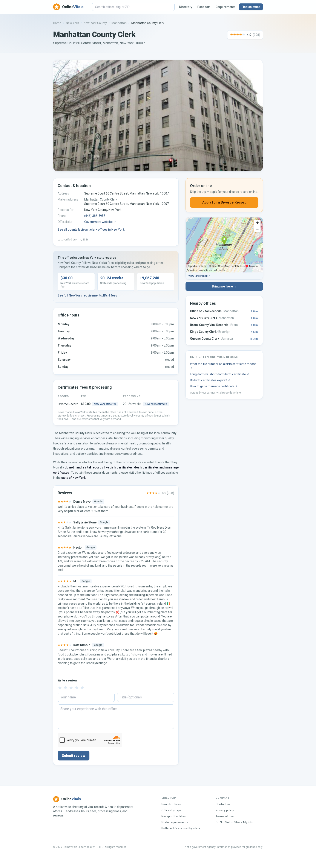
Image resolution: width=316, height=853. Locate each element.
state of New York (73, 477)
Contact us (223, 804)
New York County (95, 23)
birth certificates (121, 467)
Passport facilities (173, 816)
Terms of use (225, 816)
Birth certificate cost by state (180, 828)
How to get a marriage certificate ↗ (214, 386)
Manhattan (119, 23)
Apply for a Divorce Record (224, 202)
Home (57, 23)
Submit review (73, 756)
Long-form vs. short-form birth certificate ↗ (219, 374)
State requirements (174, 822)
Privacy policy (225, 810)
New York (72, 23)
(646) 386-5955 (94, 215)
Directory (185, 7)
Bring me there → (224, 286)
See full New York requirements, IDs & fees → (89, 295)
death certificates (146, 467)
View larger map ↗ (199, 275)
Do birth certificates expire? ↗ (210, 380)
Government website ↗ (100, 222)
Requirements (225, 7)
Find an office (250, 7)
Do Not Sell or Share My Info (234, 822)
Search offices (171, 804)
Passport (203, 7)
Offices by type (171, 810)
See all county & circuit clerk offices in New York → (93, 229)
